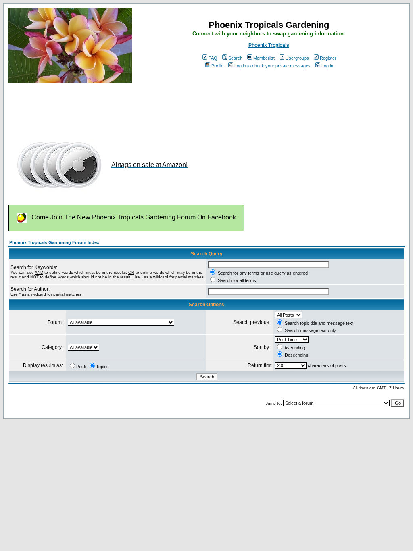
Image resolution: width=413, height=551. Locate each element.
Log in (327, 65)
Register (328, 58)
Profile (217, 65)
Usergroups (297, 58)
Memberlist (264, 58)
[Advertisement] (154, 108)
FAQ (213, 58)
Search (235, 58)
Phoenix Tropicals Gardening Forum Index (54, 242)
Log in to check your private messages (272, 65)
